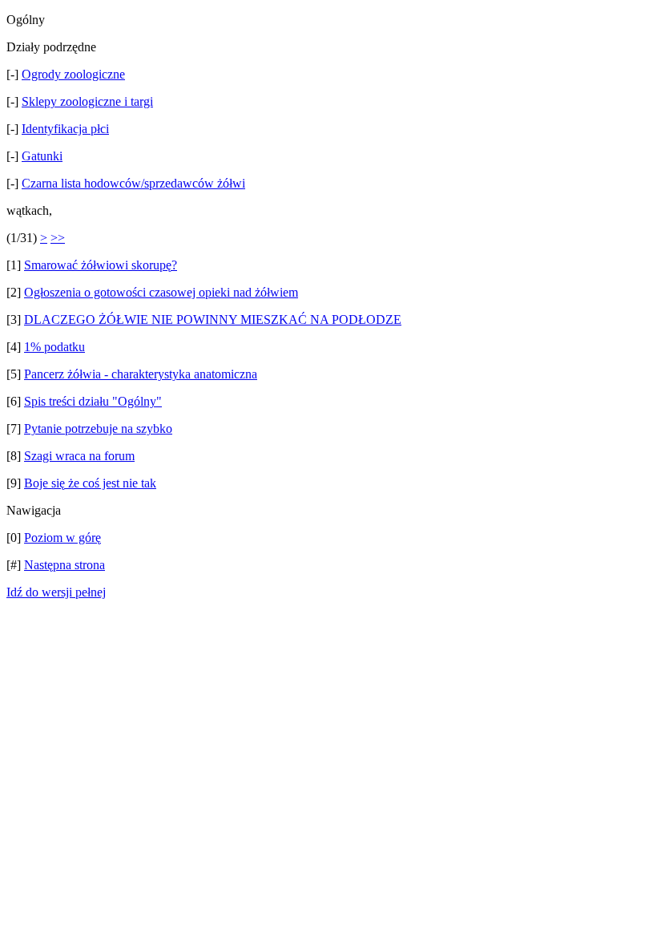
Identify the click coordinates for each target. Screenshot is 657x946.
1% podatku (54, 347)
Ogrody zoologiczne (73, 74)
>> (57, 238)
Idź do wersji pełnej (56, 592)
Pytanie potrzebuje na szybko (98, 428)
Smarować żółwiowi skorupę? (100, 265)
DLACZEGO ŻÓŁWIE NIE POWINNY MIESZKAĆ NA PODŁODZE (212, 319)
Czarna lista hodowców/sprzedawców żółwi (133, 183)
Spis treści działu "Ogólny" (93, 401)
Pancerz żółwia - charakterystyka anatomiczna (140, 374)
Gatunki (42, 156)
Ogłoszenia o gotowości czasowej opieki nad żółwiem (161, 292)
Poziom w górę (62, 537)
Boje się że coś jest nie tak (90, 483)
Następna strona (64, 565)
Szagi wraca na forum (79, 456)
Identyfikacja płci (65, 128)
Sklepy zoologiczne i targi (87, 101)
